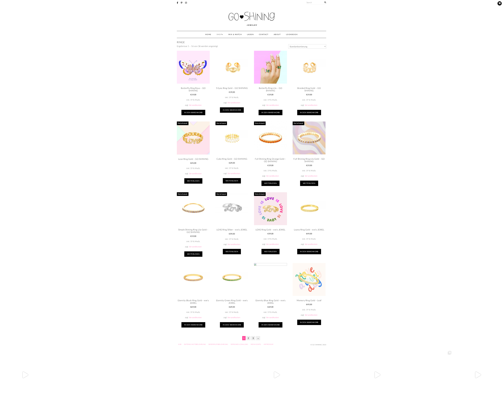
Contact (264, 34)
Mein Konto (256, 344)
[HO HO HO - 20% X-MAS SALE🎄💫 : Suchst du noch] (327, 375)
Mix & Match (235, 34)
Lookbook (292, 34)
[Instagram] (186, 3)
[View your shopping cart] (499, 3)
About (277, 34)
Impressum (268, 344)
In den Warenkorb (193, 112)
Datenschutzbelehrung (195, 344)
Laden (250, 34)
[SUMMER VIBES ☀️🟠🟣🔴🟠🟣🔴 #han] (176, 375)
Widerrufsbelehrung (218, 344)
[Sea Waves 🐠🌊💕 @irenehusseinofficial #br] (226, 375)
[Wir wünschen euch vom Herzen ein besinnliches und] (277, 375)
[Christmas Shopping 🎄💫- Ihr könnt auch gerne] (377, 375)
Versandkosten (195, 105)
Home (208, 34)
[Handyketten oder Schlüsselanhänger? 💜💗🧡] (427, 375)
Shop (219, 34)
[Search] (325, 2)
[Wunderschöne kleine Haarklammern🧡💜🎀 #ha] (75, 375)
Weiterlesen (193, 181)
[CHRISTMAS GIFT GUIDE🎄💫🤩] (478, 375)
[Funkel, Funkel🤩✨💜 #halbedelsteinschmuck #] (126, 375)
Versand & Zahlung (239, 344)
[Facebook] (177, 3)
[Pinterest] (181, 3)
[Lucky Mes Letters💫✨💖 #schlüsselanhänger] (25, 375)
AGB (179, 344)
